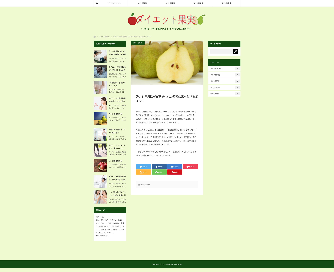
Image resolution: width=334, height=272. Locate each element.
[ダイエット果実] (167, 25)
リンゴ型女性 (142, 3)
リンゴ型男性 (170, 3)
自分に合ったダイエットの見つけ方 (117, 131)
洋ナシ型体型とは (115, 114)
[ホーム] (97, 3)
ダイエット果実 (165, 264)
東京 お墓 (100, 217)
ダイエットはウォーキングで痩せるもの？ (117, 146)
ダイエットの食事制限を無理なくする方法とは (117, 100)
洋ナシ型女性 (198, 3)
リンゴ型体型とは (115, 161)
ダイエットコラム (114, 3)
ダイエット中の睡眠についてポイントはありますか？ (117, 69)
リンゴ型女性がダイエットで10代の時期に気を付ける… (117, 194)
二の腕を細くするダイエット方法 (117, 84)
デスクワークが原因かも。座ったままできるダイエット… (117, 179)
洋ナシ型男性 (226, 3)
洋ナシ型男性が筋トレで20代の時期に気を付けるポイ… (117, 53)
